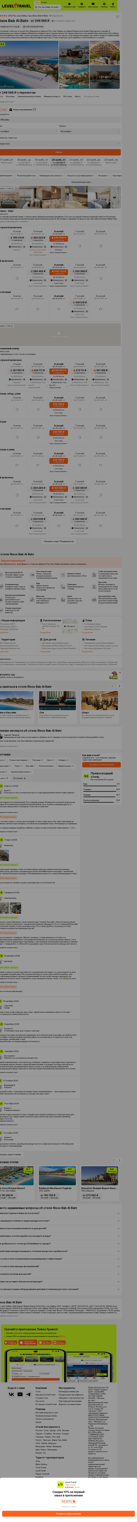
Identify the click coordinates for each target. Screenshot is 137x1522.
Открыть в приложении (68, 1513)
